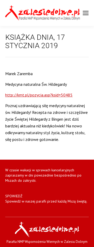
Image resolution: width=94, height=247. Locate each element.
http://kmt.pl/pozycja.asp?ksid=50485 (39, 95)
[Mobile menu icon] (86, 13)
